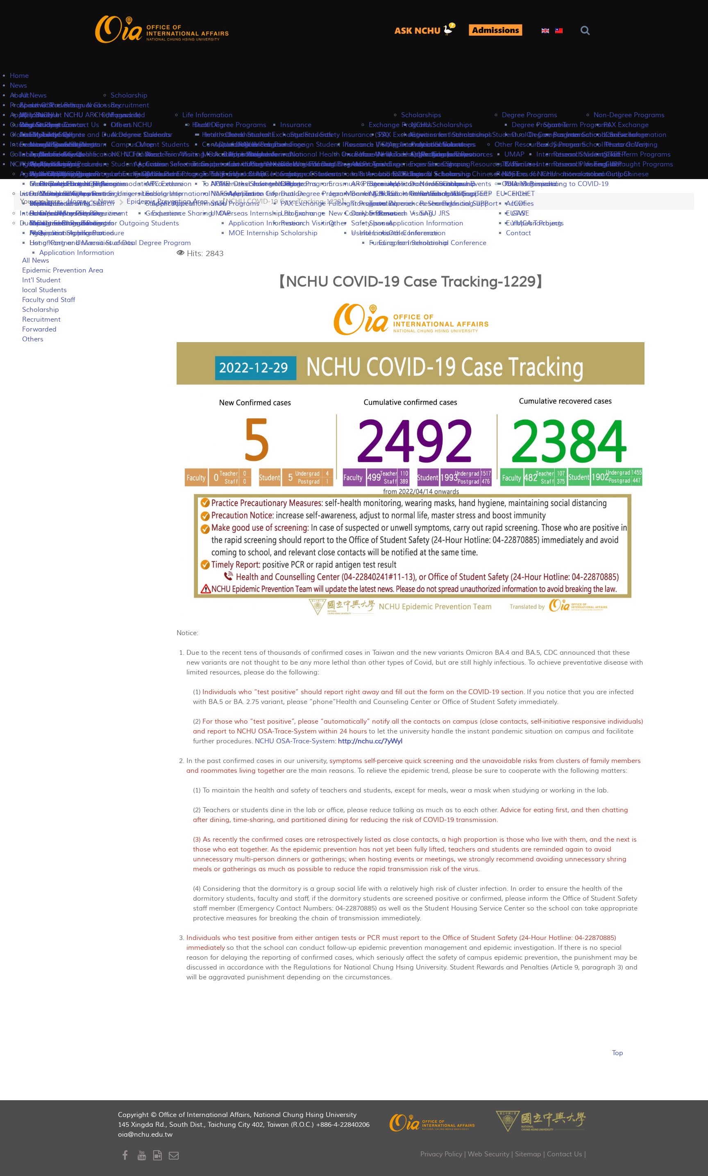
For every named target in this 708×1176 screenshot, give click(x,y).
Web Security (488, 1154)
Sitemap (528, 1154)
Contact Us (564, 1154)
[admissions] (495, 30)
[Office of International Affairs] (163, 29)
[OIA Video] (161, 1155)
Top (617, 1053)
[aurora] (428, 29)
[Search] (587, 30)
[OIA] (433, 1122)
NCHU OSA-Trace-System (295, 741)
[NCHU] (541, 1120)
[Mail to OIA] (175, 1155)
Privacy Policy (441, 1154)
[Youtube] (145, 1155)
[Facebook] (130, 1155)
